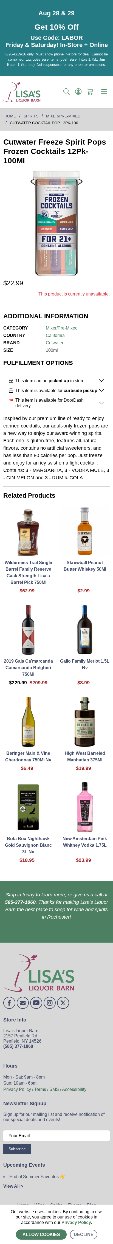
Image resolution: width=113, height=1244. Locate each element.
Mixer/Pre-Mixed (62, 328)
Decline (84, 1234)
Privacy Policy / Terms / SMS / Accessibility (44, 1089)
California (55, 335)
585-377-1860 (20, 902)
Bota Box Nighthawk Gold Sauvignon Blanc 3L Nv (28, 845)
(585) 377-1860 (18, 1046)
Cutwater (54, 342)
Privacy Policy (76, 1222)
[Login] (78, 91)
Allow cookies (41, 1234)
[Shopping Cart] (90, 91)
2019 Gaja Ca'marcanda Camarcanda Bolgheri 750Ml (28, 668)
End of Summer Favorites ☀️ (37, 1176)
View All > (13, 1186)
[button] (66, 91)
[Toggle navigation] (104, 92)
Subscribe (17, 1149)
